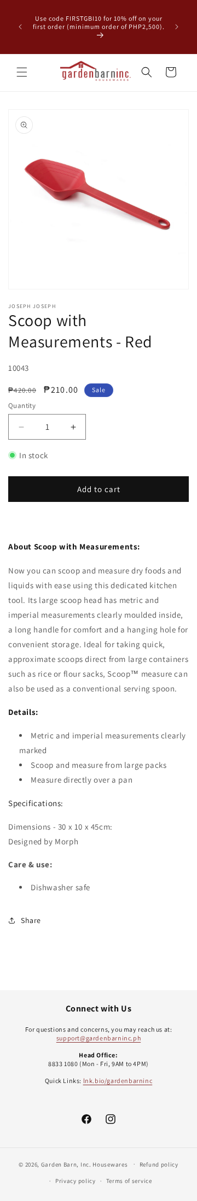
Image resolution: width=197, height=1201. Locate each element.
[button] (22, 72)
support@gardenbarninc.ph (98, 1038)
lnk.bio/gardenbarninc (118, 1080)
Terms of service (129, 1181)
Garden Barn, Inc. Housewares (84, 1164)
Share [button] (31, 920)
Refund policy (159, 1164)
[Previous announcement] (20, 27)
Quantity (22, 405)
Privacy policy (75, 1181)
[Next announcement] (177, 27)
